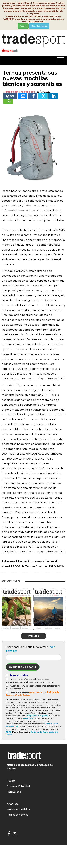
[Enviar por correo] (22, 96)
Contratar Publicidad (18, 786)
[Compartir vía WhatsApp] (8, 101)
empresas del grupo (38, 715)
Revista (11, 780)
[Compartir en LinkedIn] (53, 96)
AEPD (8, 732)
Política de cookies (17, 814)
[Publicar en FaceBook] (32, 96)
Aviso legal (13, 804)
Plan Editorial (14, 791)
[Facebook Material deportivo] (9, 833)
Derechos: (28, 718)
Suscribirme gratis (22, 667)
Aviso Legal (35, 692)
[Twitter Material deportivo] (15, 833)
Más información (39, 26)
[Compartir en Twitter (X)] (43, 96)
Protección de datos (18, 809)
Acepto (23, 26)
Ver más (33, 636)
